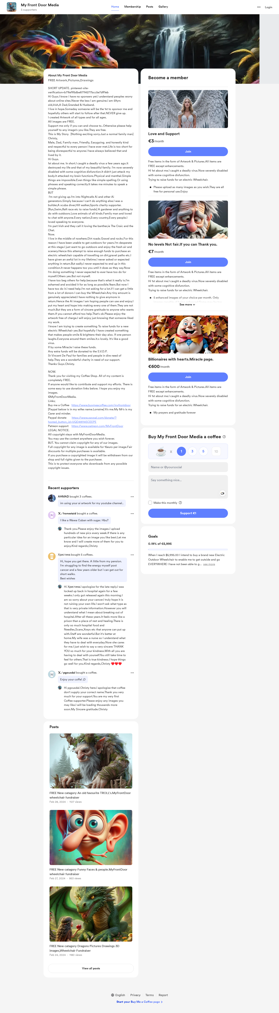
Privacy (135, 995)
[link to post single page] (91, 769)
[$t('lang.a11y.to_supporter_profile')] (60, 528)
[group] (188, 143)
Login (268, 7)
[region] (188, 247)
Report (163, 995)
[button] (115, 7)
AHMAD (63, 496)
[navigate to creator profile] (11, 7)
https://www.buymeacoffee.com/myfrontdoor (101, 405)
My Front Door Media (40, 5)
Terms (149, 995)
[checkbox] (162, 502)
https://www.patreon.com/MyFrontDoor (97, 426)
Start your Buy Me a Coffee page (138, 1002)
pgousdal (69, 672)
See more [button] (186, 304)
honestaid (69, 513)
